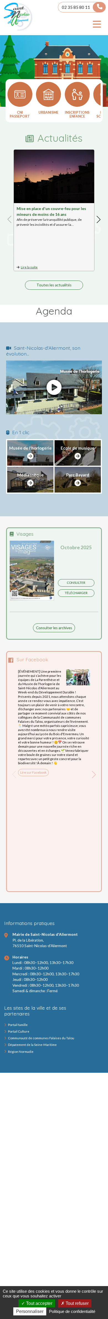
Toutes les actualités (54, 285)
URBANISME (48, 112)
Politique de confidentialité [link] (72, 1311)
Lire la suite (29, 267)
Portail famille (18, 1025)
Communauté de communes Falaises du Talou (41, 1038)
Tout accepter (38, 1303)
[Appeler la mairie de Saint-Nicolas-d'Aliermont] (99, 7)
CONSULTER (76, 583)
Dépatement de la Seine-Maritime (32, 1044)
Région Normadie (21, 1051)
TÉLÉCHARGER (76, 593)
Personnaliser (29, 1311)
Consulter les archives (54, 628)
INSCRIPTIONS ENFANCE (77, 114)
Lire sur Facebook (33, 772)
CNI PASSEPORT (20, 114)
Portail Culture (18, 1031)
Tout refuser (77, 1303)
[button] (98, 219)
